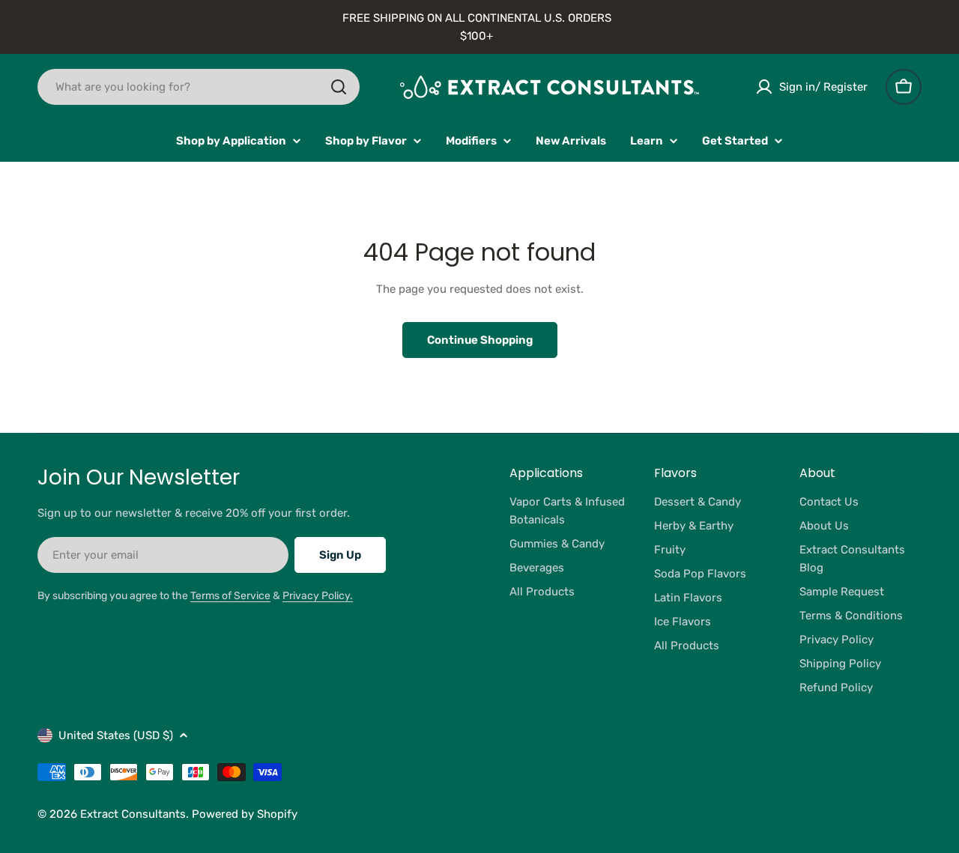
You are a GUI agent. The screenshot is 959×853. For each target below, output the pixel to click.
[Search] (339, 87)
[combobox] (198, 87)
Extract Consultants (133, 814)
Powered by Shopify (244, 814)
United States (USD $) (115, 735)
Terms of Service (230, 595)
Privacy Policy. (317, 595)
